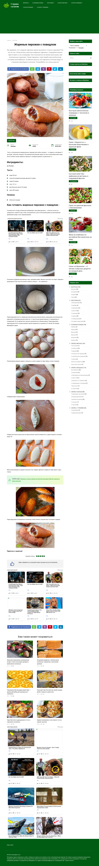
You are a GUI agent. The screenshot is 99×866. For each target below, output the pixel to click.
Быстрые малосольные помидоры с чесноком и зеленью (79, 113)
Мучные (73, 332)
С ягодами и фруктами (77, 321)
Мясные (73, 335)
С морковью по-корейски (78, 380)
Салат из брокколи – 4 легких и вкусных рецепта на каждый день (79, 268)
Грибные (73, 327)
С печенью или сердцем (77, 353)
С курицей (72, 149)
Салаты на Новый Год (77, 361)
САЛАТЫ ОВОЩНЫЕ (76, 3)
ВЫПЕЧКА (26, 3)
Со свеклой (74, 388)
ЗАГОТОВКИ (50, 3)
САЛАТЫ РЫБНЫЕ (28, 7)
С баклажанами (75, 302)
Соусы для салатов (76, 364)
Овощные (73, 337)
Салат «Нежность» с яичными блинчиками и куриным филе (78, 144)
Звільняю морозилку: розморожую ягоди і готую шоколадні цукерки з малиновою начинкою (18, 662)
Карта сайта (10, 845)
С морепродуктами (76, 396)
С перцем (73, 316)
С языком (73, 359)
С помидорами (75, 318)
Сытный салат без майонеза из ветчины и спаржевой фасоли (78, 176)
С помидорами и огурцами (78, 383)
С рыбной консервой (76, 399)
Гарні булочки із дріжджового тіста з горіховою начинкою (18, 721)
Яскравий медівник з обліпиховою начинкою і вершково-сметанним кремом (48, 662)
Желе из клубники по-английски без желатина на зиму (80, 237)
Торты (72, 297)
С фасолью (72, 210)
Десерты (73, 289)
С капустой (72, 273)
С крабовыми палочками (77, 394)
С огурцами (74, 313)
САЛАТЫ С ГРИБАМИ (42, 7)
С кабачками (74, 308)
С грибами (74, 305)
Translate (81, 48)
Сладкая (73, 294)
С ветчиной (74, 345)
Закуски (73, 329)
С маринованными (76, 413)
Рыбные (73, 340)
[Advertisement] (49, 21)
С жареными (74, 410)
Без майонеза (73, 181)
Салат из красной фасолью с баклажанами (80, 206)
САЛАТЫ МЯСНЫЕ (62, 3)
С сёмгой (73, 404)
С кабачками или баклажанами (79, 375)
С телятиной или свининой (78, 356)
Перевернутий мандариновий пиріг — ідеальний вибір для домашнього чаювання (19, 692)
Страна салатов (15, 5)
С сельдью (74, 402)
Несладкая (74, 292)
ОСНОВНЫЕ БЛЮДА (37, 3)
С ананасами (74, 372)
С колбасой (74, 348)
